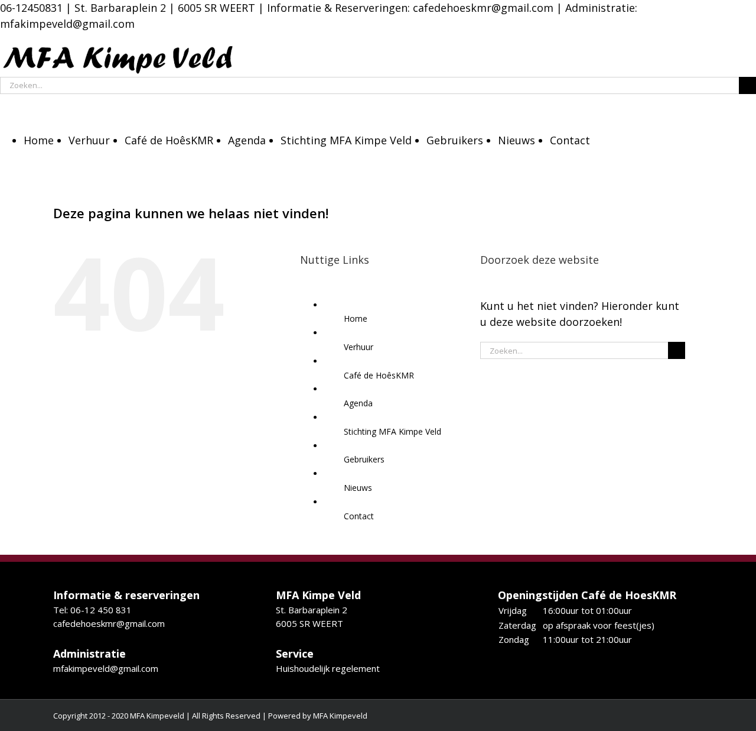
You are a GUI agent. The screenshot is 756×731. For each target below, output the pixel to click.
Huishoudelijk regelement (328, 668)
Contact (359, 516)
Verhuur (358, 346)
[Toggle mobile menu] (4, 102)
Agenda (358, 403)
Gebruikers (364, 459)
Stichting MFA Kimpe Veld (392, 431)
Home (355, 318)
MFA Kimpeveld (340, 715)
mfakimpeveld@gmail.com (105, 668)
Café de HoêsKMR (379, 375)
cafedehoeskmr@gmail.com (483, 8)
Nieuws (358, 487)
